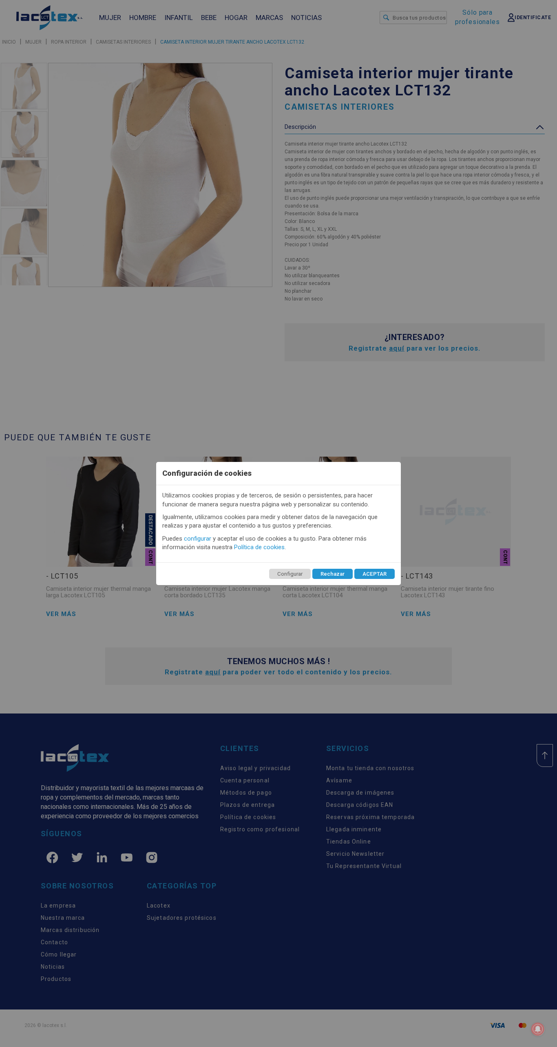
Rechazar (332, 574)
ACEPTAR (374, 574)
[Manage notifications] (537, 1029)
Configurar (290, 574)
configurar (197, 538)
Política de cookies (259, 547)
